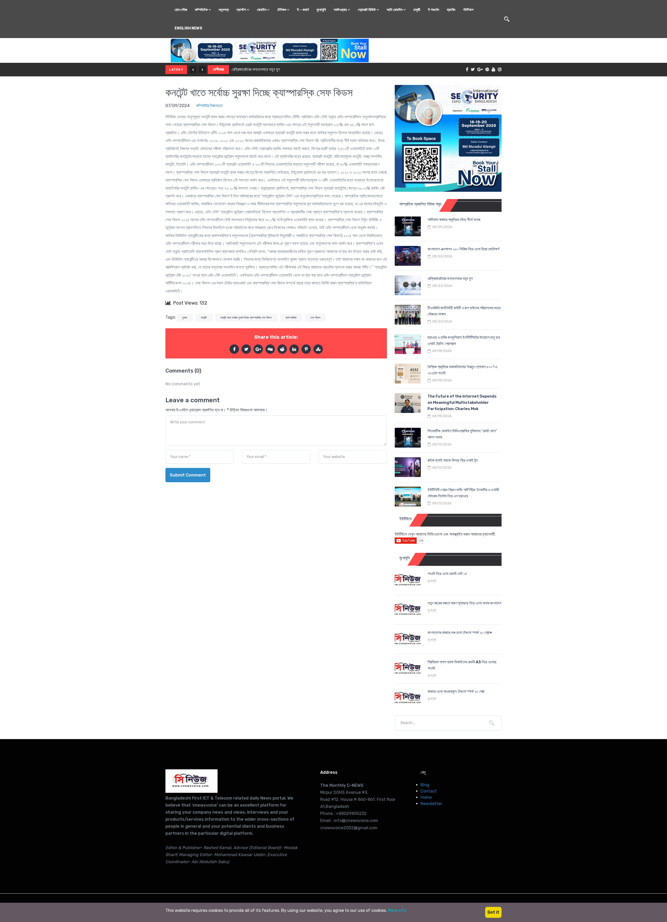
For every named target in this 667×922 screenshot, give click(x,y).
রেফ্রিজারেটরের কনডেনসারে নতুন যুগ (256, 69)
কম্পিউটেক (201, 10)
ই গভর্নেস (433, 10)
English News (188, 28)
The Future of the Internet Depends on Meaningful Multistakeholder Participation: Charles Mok (462, 402)
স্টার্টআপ (468, 10)
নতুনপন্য (224, 10)
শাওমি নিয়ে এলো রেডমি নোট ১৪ (447, 573)
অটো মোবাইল (395, 10)
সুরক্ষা (185, 317)
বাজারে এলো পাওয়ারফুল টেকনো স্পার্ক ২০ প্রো (456, 691)
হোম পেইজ (181, 10)
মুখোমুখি (321, 10)
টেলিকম (282, 10)
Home (426, 797)
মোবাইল (262, 10)
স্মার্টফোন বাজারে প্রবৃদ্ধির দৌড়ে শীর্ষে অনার (454, 219)
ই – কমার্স (303, 10)
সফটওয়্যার (341, 10)
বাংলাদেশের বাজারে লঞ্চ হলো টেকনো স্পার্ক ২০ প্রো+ (460, 632)
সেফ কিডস (315, 317)
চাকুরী (416, 10)
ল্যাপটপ (242, 10)
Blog (425, 784)
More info (397, 910)
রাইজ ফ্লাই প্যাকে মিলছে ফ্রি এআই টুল (453, 460)
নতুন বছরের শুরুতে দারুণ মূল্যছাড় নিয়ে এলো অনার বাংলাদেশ (464, 603)
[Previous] (193, 69)
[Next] (202, 69)
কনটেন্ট (204, 317)
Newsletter (431, 803)
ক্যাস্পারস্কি (291, 317)
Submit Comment (188, 475)
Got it (493, 912)
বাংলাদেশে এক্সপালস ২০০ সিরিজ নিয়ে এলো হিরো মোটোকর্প (463, 249)
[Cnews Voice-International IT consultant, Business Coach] (191, 781)
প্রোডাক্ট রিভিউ (367, 10)
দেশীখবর (218, 69)
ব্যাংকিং (451, 10)
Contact (429, 791)
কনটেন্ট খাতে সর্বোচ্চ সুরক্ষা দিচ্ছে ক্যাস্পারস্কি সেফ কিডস (259, 92)
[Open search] (507, 19)
